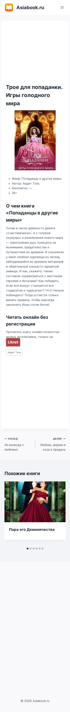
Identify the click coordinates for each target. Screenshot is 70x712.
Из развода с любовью (14, 444)
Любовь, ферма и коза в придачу (53, 444)
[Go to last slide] (11, 513)
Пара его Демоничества (32, 529)
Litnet (13, 342)
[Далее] (58, 513)
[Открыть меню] (62, 7)
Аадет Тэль (14, 352)
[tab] (28, 549)
